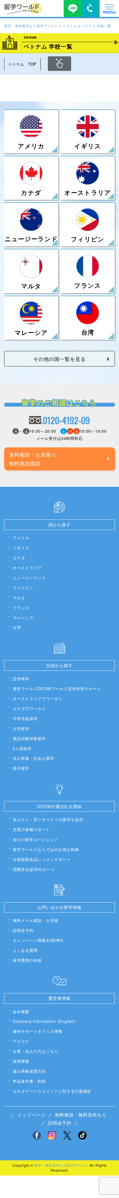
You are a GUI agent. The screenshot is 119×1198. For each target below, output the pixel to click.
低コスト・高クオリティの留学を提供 (48, 819)
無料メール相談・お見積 (35, 920)
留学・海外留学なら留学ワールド (62, 1165)
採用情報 (21, 1061)
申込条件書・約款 (29, 1081)
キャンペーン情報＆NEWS (38, 940)
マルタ (19, 597)
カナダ (19, 557)
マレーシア (23, 617)
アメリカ (21, 538)
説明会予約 (23, 930)
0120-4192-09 (66, 420)
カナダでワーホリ (29, 708)
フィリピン (23, 587)
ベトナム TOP (22, 64)
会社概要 (21, 1011)
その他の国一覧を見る (59, 358)
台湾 (17, 627)
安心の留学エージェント (35, 839)
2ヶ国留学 (22, 748)
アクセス (21, 1041)
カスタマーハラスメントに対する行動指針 (52, 1091)
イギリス (21, 547)
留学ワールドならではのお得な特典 (46, 849)
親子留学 (21, 768)
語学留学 (21, 678)
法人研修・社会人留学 (33, 758)
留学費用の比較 (27, 960)
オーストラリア (27, 567)
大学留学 (21, 728)
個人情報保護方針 (29, 1071)
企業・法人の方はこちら (35, 1051)
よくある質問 (25, 950)
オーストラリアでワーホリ (38, 698)
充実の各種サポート (31, 829)
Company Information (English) (44, 1021)
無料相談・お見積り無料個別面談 (32, 459)
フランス (21, 607)
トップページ (31, 1115)
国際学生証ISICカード (34, 869)
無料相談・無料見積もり (81, 1115)
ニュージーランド (29, 577)
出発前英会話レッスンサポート (42, 859)
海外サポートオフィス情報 (38, 1031)
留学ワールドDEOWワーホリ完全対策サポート (57, 688)
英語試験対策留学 (29, 738)
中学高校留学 (25, 718)
